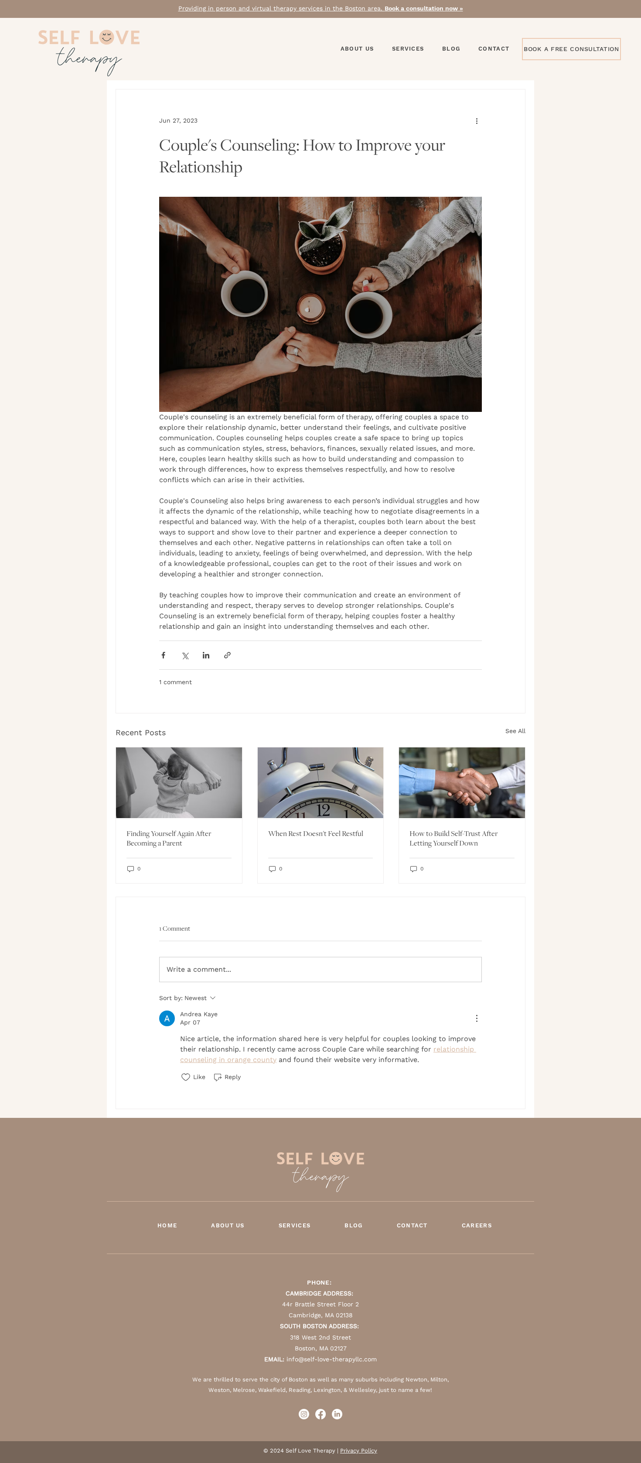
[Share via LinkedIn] (206, 655)
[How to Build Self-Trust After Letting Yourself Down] (462, 782)
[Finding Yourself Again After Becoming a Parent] (179, 782)
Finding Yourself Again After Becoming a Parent (168, 838)
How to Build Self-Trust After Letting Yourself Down (453, 838)
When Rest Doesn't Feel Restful (315, 833)
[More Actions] (476, 1018)
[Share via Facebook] (163, 655)
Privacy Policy (358, 1450)
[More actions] (476, 121)
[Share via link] (227, 655)
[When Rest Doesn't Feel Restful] (321, 782)
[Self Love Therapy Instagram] (304, 1414)
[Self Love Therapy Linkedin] (337, 1414)
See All (515, 730)
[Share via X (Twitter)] (185, 655)
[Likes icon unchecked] (185, 1077)
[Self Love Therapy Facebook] (320, 1414)
